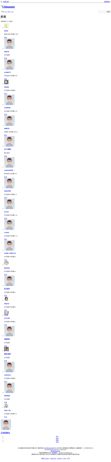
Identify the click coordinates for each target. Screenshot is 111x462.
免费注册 (6, 1)
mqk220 (6, 51)
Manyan (6, 303)
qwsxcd (6, 211)
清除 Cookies (45, 458)
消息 (57, 442)
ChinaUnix (53, 458)
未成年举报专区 (55, 451)
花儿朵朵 (7, 288)
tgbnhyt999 (7, 191)
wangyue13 (7, 375)
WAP (64, 458)
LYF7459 (7, 318)
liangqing (7, 268)
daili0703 (6, 128)
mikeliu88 (7, 395)
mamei (6, 30)
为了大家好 (7, 149)
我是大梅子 (7, 354)
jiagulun (6, 87)
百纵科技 (7, 339)
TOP (68, 458)
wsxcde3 (6, 232)
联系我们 (54, 452)
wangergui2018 (8, 170)
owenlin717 (7, 72)
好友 (57, 438)
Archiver (59, 458)
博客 (57, 440)
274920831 (5, 433)
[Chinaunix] (8, 6)
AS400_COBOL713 (10, 253)
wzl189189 (7, 107)
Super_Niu (7, 410)
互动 (5, 37)
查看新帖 (107, 1)
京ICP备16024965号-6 (50, 448)
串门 (57, 436)
